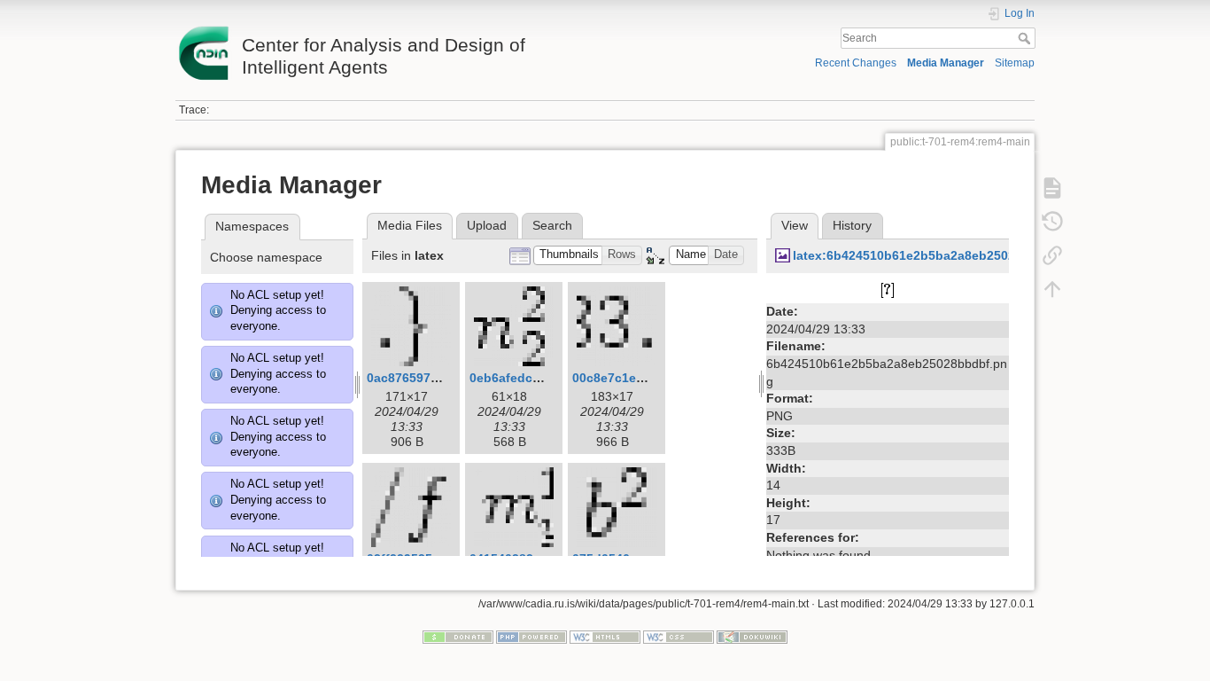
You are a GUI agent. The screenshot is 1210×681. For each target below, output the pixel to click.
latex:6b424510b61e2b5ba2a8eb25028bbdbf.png (939, 255)
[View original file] (887, 290)
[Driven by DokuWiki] (752, 636)
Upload (487, 225)
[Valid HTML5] (605, 636)
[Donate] (458, 636)
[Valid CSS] (678, 636)
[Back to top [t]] (1052, 289)
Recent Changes (855, 63)
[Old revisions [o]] (1052, 222)
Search (1026, 38)
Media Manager (945, 63)
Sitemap (1015, 63)
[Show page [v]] (1052, 188)
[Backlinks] (1052, 255)
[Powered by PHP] (531, 636)
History (852, 225)
